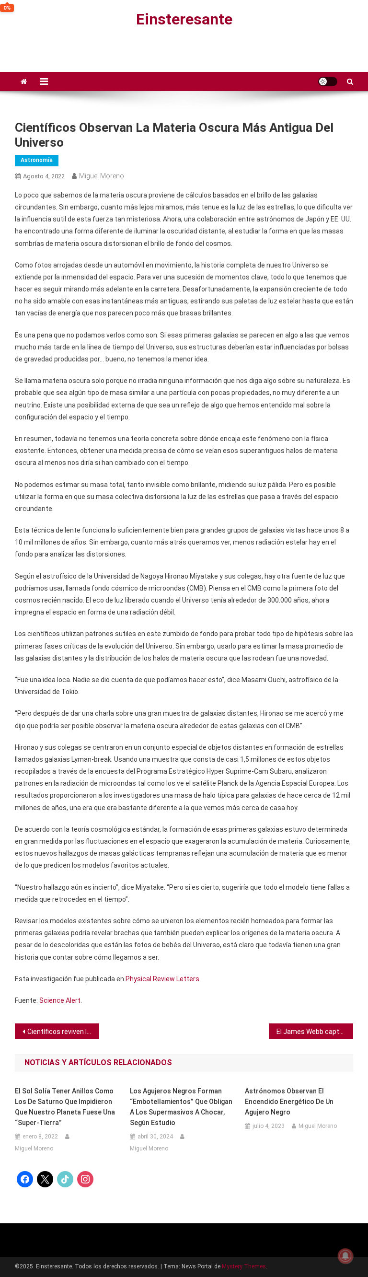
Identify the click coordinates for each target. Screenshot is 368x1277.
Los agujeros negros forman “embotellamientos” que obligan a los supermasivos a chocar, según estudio (181, 1106)
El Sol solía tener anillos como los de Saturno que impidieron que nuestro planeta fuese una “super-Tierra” (65, 1106)
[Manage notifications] (345, 1256)
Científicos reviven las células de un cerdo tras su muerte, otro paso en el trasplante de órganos (63, 1031)
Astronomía (37, 160)
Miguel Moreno (101, 176)
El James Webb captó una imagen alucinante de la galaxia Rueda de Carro (315, 1031)
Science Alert (59, 1000)
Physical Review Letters (162, 979)
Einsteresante (184, 19)
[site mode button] (327, 81)
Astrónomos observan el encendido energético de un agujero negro (289, 1101)
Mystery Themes (244, 1266)
